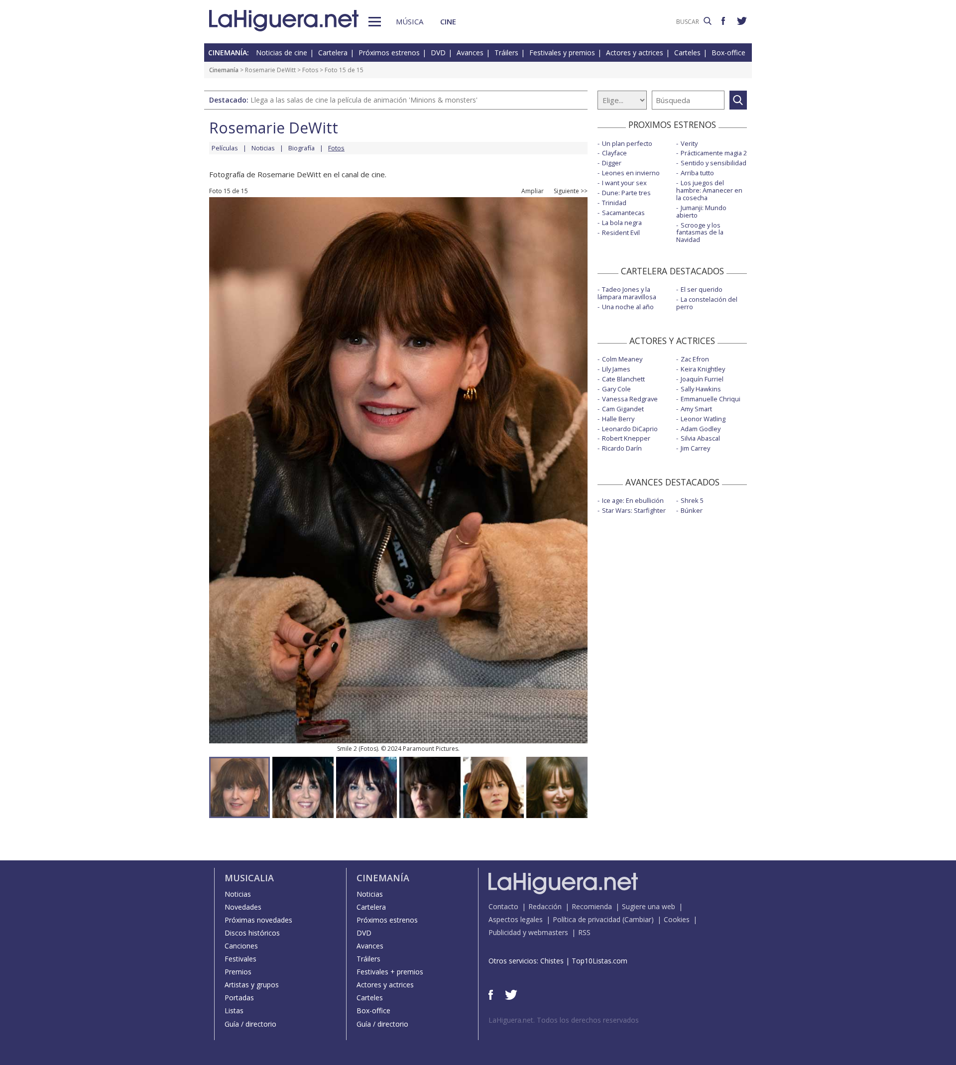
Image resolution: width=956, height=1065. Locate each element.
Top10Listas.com (599, 960)
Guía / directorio (250, 1024)
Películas (225, 147)
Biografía (301, 147)
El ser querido (701, 289)
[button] (374, 21)
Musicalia (249, 878)
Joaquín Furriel (702, 378)
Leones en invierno (631, 172)
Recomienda (592, 906)
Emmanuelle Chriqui (710, 398)
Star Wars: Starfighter (634, 510)
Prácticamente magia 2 (714, 152)
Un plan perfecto (627, 143)
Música (409, 21)
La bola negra (622, 222)
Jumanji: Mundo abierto (701, 211)
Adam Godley (700, 428)
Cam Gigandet (623, 408)
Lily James (616, 368)
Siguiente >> (571, 191)
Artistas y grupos (252, 984)
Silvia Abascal (700, 438)
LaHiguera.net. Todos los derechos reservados (563, 1020)
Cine (448, 21)
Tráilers (506, 52)
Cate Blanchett (623, 378)
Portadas (239, 997)
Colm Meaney (622, 359)
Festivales (240, 958)
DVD (438, 52)
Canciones (241, 945)
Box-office (728, 52)
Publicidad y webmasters (528, 932)
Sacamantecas (623, 212)
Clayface (614, 152)
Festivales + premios (390, 971)
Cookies (677, 919)
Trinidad (614, 202)
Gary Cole (616, 388)
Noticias (263, 147)
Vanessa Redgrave (630, 398)
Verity (689, 143)
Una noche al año (628, 306)
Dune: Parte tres (626, 192)
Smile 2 (347, 748)
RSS (584, 932)
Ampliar (532, 191)
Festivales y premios (562, 52)
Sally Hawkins (701, 388)
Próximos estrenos (389, 52)
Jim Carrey (695, 448)
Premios (238, 971)
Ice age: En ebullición (633, 500)
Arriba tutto (697, 172)
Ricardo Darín (622, 448)
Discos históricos (252, 933)
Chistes (552, 960)
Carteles (687, 52)
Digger (611, 162)
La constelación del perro (706, 303)
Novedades (243, 907)
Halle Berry (618, 418)
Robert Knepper (626, 438)
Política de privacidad (586, 919)
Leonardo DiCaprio (630, 428)
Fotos (310, 70)
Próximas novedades (258, 920)
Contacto (503, 906)
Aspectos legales (515, 919)
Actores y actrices (634, 52)
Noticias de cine (281, 52)
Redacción (545, 906)
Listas (234, 1010)
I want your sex (624, 182)
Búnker (692, 510)
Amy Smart (696, 408)
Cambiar (637, 919)
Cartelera (333, 52)
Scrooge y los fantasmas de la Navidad (699, 232)
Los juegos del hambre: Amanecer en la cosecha (709, 190)
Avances (470, 52)
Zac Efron (695, 359)
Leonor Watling (703, 418)
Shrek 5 (692, 500)
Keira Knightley (703, 368)
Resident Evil (621, 232)
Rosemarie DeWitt (270, 70)
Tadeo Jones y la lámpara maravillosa (627, 293)
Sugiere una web (648, 906)
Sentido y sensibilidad (713, 162)
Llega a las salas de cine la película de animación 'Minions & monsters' (364, 100)
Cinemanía (224, 70)
